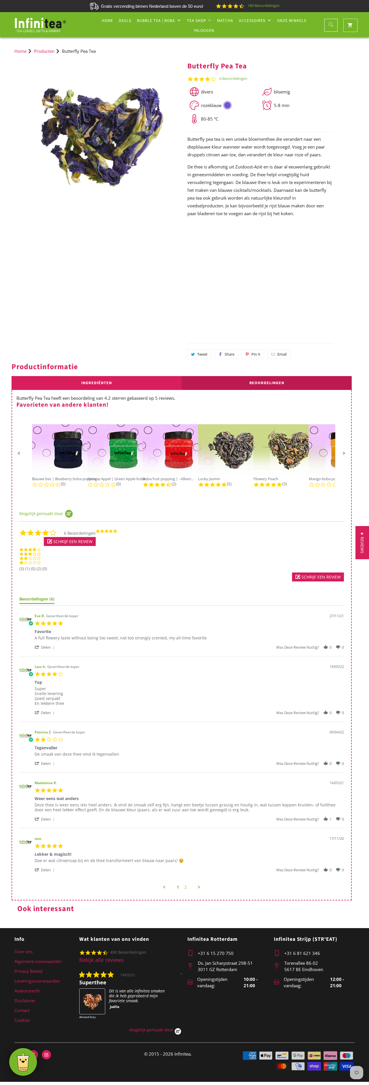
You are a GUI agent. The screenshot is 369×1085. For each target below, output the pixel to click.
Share (229, 354)
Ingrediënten (96, 383)
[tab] (36, 600)
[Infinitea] (40, 25)
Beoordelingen (266, 383)
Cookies (22, 1020)
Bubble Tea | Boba (156, 21)
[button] (19, 453)
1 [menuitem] (178, 887)
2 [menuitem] (185, 887)
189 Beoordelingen (264, 5)
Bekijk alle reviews (101, 959)
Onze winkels (291, 21)
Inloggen (204, 30)
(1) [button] (27, 568)
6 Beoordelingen (233, 78)
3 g (204, 265)
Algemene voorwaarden (38, 961)
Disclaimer (24, 1000)
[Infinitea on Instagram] (46, 1054)
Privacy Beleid (28, 971)
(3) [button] (21, 568)
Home (107, 21)
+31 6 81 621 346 (302, 953)
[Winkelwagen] (350, 25)
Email (282, 354)
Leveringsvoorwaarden (37, 981)
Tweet (202, 354)
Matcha (225, 21)
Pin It (255, 354)
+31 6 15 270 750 (216, 953)
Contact (21, 1010)
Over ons (23, 951)
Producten (44, 51)
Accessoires (252, 21)
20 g (260, 265)
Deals (125, 21)
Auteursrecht (27, 991)
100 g (316, 265)
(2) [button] (39, 568)
